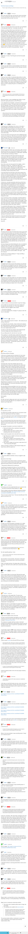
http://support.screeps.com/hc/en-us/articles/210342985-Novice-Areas (13, 492)
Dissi (5, 613)
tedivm (5, 13)
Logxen (5, 485)
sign (22, 417)
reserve (15, 417)
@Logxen (3, 505)
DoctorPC (6, 147)
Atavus (5, 351)
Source (2, 418)
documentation (21, 907)
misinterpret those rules (10, 620)
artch (5, 24)
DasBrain (6, 408)
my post (9, 640)
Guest (5, 852)
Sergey (5, 300)
